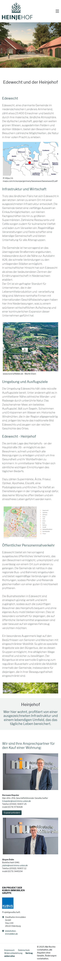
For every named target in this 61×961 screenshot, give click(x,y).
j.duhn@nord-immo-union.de (15, 865)
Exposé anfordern (12, 812)
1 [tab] (30, 66)
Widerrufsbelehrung (13, 953)
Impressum (9, 950)
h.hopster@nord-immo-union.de (16, 801)
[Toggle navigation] (57, 11)
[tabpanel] (30, 45)
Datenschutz (24, 950)
